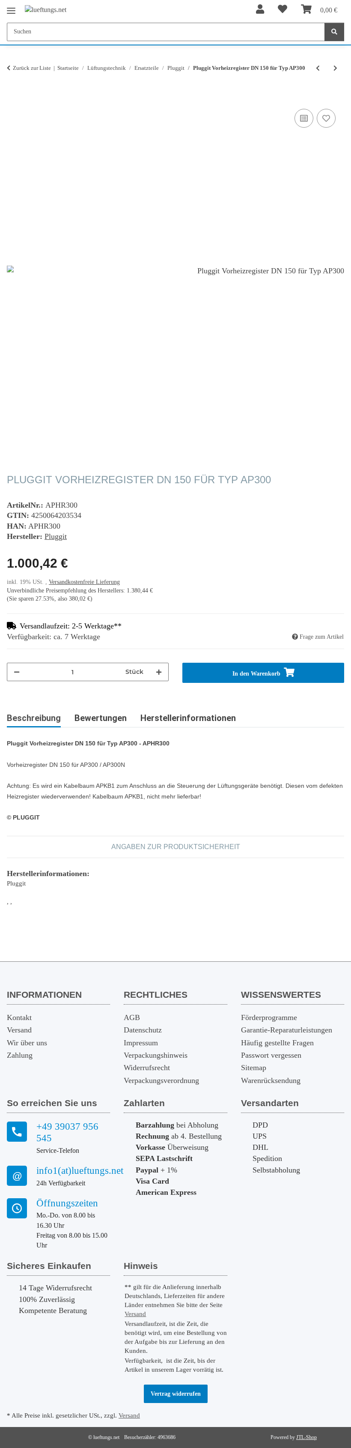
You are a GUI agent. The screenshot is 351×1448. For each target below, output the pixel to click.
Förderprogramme (269, 1017)
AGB (132, 1017)
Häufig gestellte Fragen (277, 1042)
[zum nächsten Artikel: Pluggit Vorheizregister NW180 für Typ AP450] (335, 68)
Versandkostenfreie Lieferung (84, 581)
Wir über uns (27, 1042)
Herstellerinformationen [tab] (188, 718)
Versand (19, 1030)
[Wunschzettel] (282, 9)
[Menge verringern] (16, 672)
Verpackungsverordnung (161, 1080)
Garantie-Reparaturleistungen (286, 1030)
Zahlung (20, 1055)
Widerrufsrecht (147, 1067)
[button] (260, 9)
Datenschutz (143, 1030)
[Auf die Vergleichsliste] (303, 118)
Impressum (141, 1042)
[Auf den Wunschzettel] (326, 118)
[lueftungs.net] (45, 9)
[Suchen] (334, 32)
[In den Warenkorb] (14, 97)
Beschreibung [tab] (34, 718)
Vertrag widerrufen (176, 1394)
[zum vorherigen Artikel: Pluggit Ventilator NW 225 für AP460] (318, 68)
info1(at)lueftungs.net (73, 1170)
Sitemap (253, 1067)
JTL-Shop (306, 1437)
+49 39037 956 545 (67, 1132)
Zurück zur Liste (32, 68)
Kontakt (19, 1017)
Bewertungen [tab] (100, 718)
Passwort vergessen (271, 1055)
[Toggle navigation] (11, 7)
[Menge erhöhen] (158, 672)
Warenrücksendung (270, 1080)
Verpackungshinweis (155, 1055)
